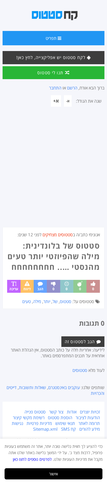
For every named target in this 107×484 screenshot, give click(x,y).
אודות (71, 412)
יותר (46, 301)
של (55, 301)
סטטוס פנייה (35, 412)
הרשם (72, 88)
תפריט (52, 38)
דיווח (27, 288)
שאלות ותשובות (32, 387)
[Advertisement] (53, 170)
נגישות (17, 423)
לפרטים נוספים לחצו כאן (32, 459)
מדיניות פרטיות (39, 423)
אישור (53, 474)
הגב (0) (40, 289)
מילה (37, 301)
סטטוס (65, 301)
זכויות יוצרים (90, 412)
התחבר (55, 88)
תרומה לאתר (89, 423)
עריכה (13, 288)
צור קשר (56, 412)
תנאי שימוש (65, 423)
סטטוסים (79, 370)
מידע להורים (89, 429)
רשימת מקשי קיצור (29, 417)
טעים (26, 301)
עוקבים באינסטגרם (64, 387)
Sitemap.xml (45, 429)
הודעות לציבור (88, 417)
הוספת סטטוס (60, 417)
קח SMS (68, 429)
